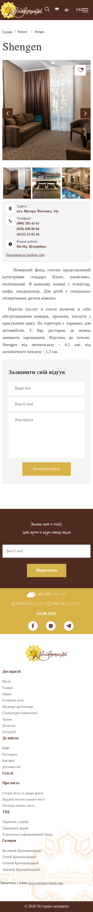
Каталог (22, 31)
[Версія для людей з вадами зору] (66, 10)
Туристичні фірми (15, 828)
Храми (7, 719)
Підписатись (46, 570)
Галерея (9, 841)
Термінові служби (15, 822)
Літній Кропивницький (19, 857)
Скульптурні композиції (19, 713)
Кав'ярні (8, 761)
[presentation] (7, 113)
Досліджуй (11, 672)
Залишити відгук (46, 469)
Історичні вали (13, 700)
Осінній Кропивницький (20, 863)
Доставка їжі (11, 767)
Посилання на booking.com (25, 255)
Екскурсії (9, 732)
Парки (6, 694)
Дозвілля (8, 726)
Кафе (6, 748)
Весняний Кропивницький (21, 851)
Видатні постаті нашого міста (23, 799)
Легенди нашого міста (18, 806)
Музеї (6, 681)
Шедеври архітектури (17, 707)
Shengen (39, 31)
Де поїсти (10, 738)
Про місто (10, 783)
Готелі (7, 773)
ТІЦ (5, 812)
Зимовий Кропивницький (21, 870)
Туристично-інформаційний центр (27, 835)
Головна (7, 31)
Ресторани (9, 755)
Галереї (7, 688)
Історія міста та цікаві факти (22, 793)
